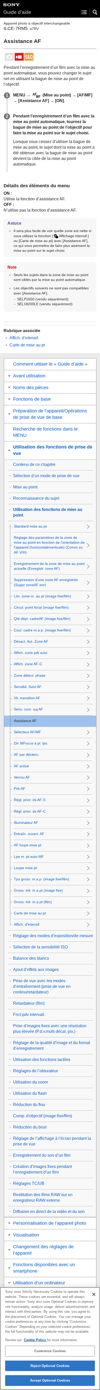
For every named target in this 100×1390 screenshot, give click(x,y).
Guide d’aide (17, 12)
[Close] (93, 1294)
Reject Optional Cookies (50, 1366)
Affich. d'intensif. (24, 338)
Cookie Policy (35, 1340)
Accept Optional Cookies (50, 1380)
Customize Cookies (50, 1351)
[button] (95, 12)
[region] (50, 1338)
